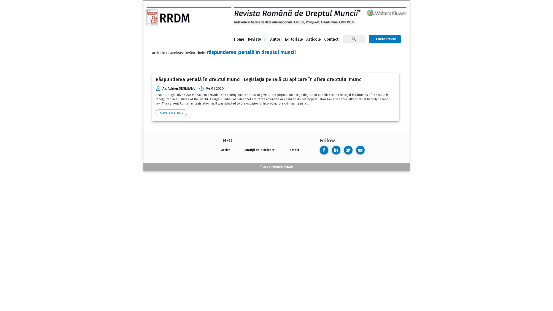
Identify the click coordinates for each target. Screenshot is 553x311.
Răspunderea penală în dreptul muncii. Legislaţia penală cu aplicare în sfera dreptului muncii (260, 79)
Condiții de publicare (259, 150)
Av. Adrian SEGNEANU (178, 88)
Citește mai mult (171, 112)
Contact (293, 150)
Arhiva (225, 150)
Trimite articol (385, 39)
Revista (254, 39)
